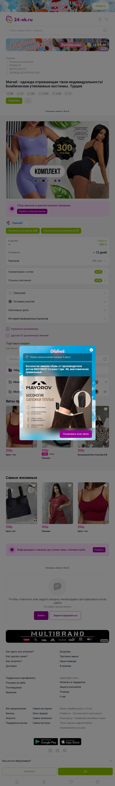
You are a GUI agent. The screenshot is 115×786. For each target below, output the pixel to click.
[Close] (91, 350)
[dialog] (57, 393)
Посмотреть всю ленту (76, 434)
